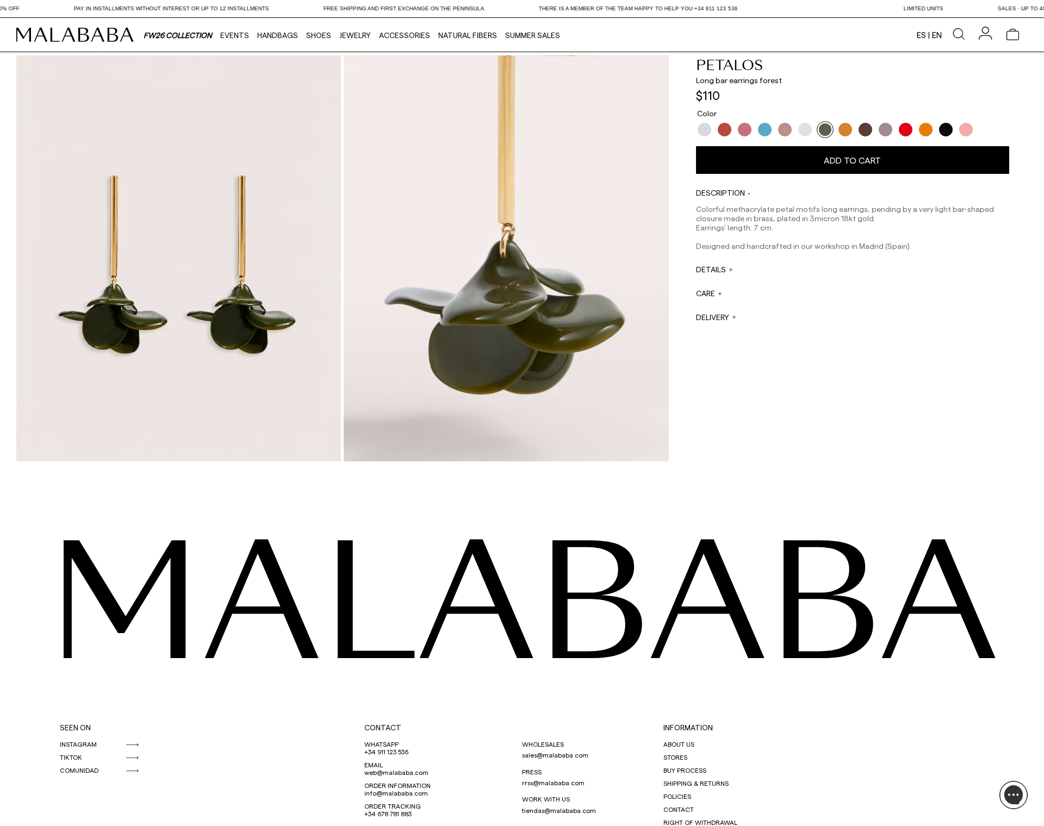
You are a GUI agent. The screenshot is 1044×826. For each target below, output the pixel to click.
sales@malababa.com (555, 755)
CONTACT (382, 727)
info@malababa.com (396, 793)
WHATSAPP (381, 744)
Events (234, 35)
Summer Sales (532, 35)
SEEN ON (75, 727)
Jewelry (355, 35)
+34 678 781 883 (388, 813)
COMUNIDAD (79, 770)
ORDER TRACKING (392, 806)
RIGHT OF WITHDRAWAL (700, 822)
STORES (675, 757)
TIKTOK (71, 757)
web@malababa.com (396, 772)
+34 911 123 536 (386, 751)
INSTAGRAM (78, 744)
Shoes (318, 35)
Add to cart (852, 160)
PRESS (532, 771)
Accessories (404, 35)
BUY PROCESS (684, 770)
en (937, 35)
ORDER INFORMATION (397, 785)
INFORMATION (688, 727)
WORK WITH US (546, 799)
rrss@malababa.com (553, 782)
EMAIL (373, 764)
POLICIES (677, 796)
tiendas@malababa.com (559, 810)
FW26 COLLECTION (178, 35)
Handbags (277, 35)
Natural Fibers (467, 35)
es (921, 35)
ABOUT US (678, 744)
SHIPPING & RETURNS (696, 783)
